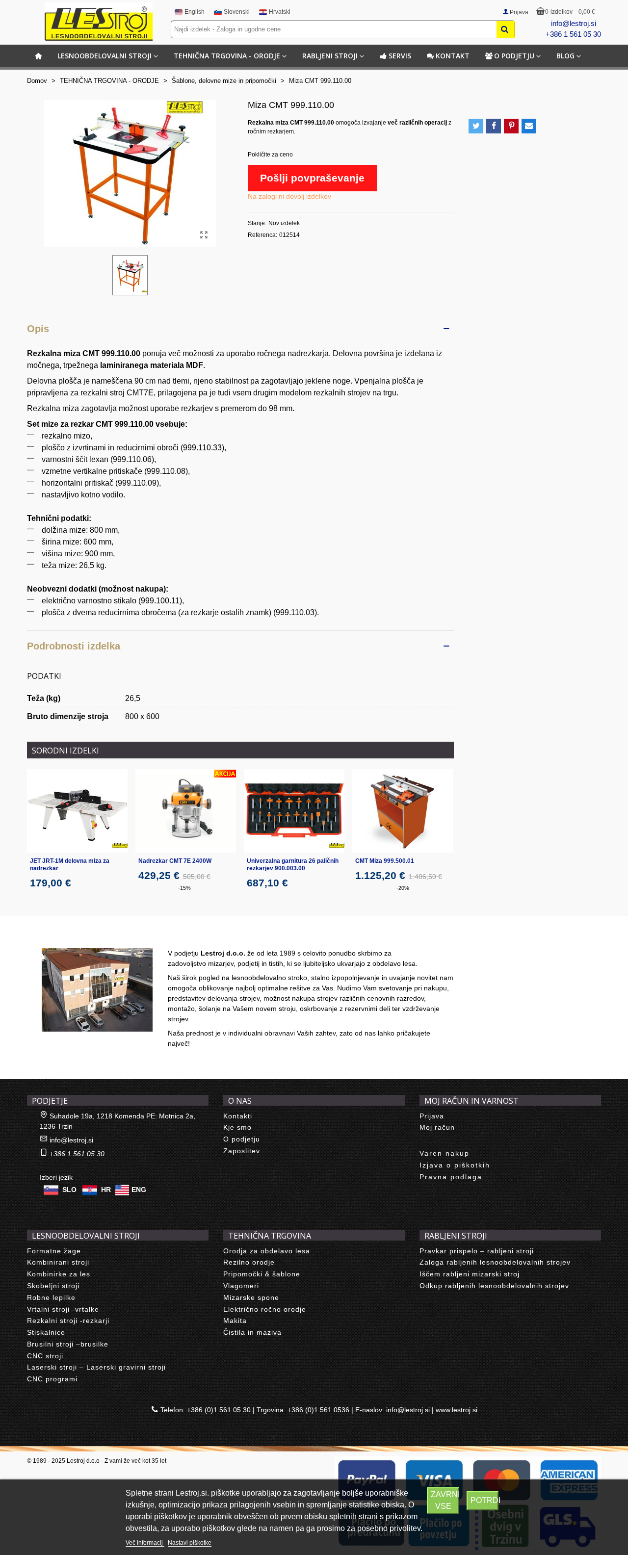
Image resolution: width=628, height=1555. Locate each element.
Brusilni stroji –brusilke (67, 1344)
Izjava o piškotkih (454, 1165)
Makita (235, 1320)
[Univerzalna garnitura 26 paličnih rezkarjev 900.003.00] (294, 811)
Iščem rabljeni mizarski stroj (469, 1274)
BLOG (565, 55)
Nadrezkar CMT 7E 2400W (174, 860)
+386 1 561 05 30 (573, 34)
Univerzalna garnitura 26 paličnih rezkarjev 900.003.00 (293, 864)
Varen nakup (444, 1153)
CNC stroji (45, 1356)
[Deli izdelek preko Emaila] (529, 126)
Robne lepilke (51, 1297)
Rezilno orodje (249, 1262)
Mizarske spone (251, 1297)
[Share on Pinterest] (511, 126)
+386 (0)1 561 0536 (318, 1410)
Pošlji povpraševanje (312, 177)
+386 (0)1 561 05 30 (219, 1410)
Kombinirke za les (58, 1274)
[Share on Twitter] (476, 126)
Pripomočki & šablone (261, 1274)
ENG (138, 1189)
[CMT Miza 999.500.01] (402, 811)
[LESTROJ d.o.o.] (99, 21)
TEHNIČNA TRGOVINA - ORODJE (227, 55)
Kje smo (237, 1127)
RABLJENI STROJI (330, 55)
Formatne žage (54, 1251)
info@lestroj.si (573, 23)
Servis (400, 55)
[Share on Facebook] (493, 126)
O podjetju (514, 55)
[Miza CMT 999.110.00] (203, 235)
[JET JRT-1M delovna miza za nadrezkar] (77, 811)
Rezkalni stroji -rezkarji (68, 1320)
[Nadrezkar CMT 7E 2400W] (185, 811)
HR (106, 1189)
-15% (184, 888)
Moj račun (437, 1127)
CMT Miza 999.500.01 (384, 860)
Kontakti (237, 1116)
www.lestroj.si (456, 1410)
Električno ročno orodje (264, 1309)
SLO (69, 1189)
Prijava (431, 1116)
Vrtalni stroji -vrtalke (63, 1309)
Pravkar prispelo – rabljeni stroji (476, 1251)
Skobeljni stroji (53, 1286)
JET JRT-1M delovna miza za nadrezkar (69, 864)
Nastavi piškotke (189, 1542)
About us (52, 937)
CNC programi (52, 1379)
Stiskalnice (46, 1332)
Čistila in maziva (252, 1332)
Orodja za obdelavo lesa (266, 1251)
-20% (402, 888)
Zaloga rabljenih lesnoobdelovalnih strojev (495, 1262)
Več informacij (145, 1542)
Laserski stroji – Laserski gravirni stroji (96, 1367)
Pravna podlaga (450, 1177)
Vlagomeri (241, 1286)
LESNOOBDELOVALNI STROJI (104, 55)
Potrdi (485, 1500)
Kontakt (453, 55)
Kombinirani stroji (58, 1262)
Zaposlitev (241, 1151)
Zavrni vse (445, 1500)
